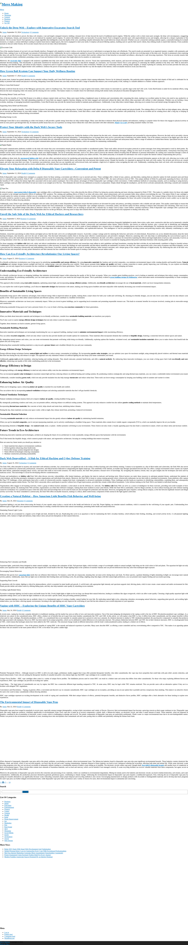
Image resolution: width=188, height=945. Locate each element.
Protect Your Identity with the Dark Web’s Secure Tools (31, 127)
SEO (6, 829)
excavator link (15, 61)
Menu (2, 10)
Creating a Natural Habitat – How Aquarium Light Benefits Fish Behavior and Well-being (50, 496)
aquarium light (24, 575)
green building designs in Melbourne (123, 277)
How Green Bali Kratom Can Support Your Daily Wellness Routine (37, 71)
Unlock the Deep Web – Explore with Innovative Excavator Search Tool (40, 27)
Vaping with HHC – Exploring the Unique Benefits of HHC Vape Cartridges (42, 605)
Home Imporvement (11, 819)
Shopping (7, 15)
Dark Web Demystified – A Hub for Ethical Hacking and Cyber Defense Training (45, 458)
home (6, 817)
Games (6, 811)
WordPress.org (9, 938)
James (5, 32)
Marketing (7, 823)
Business (7, 19)
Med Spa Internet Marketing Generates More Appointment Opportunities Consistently (33, 853)
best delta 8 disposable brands (153, 765)
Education (7, 805)
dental (6, 803)
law (5, 821)
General (7, 17)
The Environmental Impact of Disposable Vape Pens (29, 702)
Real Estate (8, 827)
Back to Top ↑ (5, 944)
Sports (6, 835)
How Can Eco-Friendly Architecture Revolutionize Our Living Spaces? (40, 253)
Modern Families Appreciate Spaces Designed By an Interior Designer (28, 857)
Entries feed (8, 934)
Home (6, 13)
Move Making (5, 942)
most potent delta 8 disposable (25, 192)
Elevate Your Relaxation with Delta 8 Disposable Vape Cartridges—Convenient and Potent (50, 168)
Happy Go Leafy (121, 123)
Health (23, 76)
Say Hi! (7, 23)
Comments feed (9, 936)
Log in (6, 932)
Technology (25, 32)
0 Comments (34, 32)
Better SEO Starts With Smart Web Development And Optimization (27, 849)
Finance (7, 21)
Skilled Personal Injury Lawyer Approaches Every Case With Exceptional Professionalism (35, 851)
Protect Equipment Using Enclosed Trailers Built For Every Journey (27, 855)
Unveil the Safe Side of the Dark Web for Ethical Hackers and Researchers (41, 214)
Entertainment (9, 807)
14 (9, 782)
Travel (6, 839)
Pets (5, 825)
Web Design (8, 841)
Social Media (8, 833)
